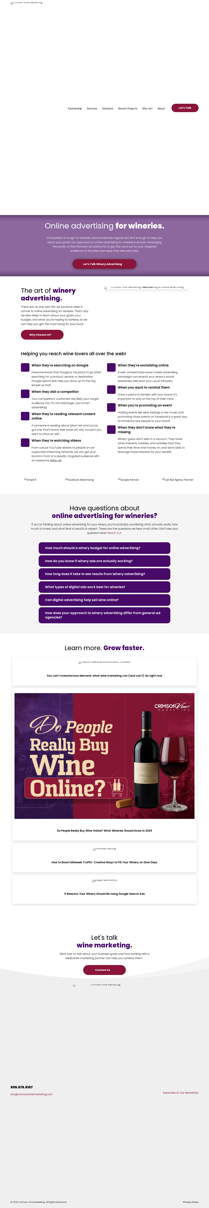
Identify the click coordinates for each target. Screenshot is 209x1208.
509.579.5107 (22, 1087)
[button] (185, 108)
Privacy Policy (190, 1202)
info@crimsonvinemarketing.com (32, 1094)
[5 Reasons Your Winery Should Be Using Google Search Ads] (104, 889)
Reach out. (115, 533)
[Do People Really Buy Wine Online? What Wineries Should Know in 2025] (104, 764)
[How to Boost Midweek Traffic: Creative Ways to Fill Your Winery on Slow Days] (104, 857)
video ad (55, 460)
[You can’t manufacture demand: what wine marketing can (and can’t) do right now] (104, 671)
